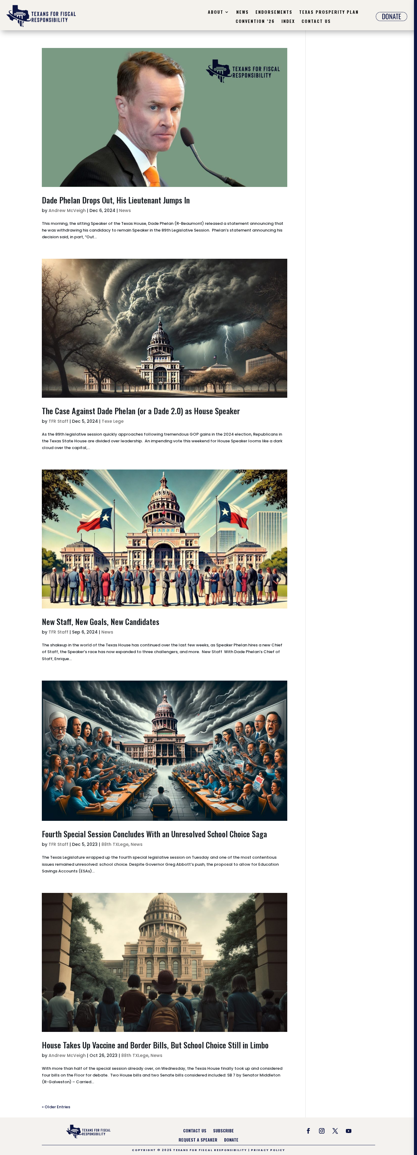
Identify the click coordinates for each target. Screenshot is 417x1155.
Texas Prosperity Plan (329, 12)
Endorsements (274, 12)
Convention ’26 (255, 21)
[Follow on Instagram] (321, 1130)
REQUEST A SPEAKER (198, 1140)
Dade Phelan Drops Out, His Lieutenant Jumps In (116, 200)
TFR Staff (58, 421)
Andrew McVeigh (67, 210)
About (215, 12)
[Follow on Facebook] (308, 1130)
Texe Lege (113, 421)
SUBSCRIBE (223, 1131)
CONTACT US (194, 1131)
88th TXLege (115, 844)
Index (288, 21)
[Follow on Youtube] (348, 1130)
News (242, 12)
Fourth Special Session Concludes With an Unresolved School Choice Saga (154, 834)
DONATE (231, 1140)
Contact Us (316, 21)
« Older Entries (56, 1107)
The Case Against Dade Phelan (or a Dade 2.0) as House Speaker (141, 411)
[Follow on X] (335, 1130)
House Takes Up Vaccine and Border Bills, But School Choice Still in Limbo (155, 1045)
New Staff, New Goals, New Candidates (100, 621)
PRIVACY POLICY (268, 1150)
